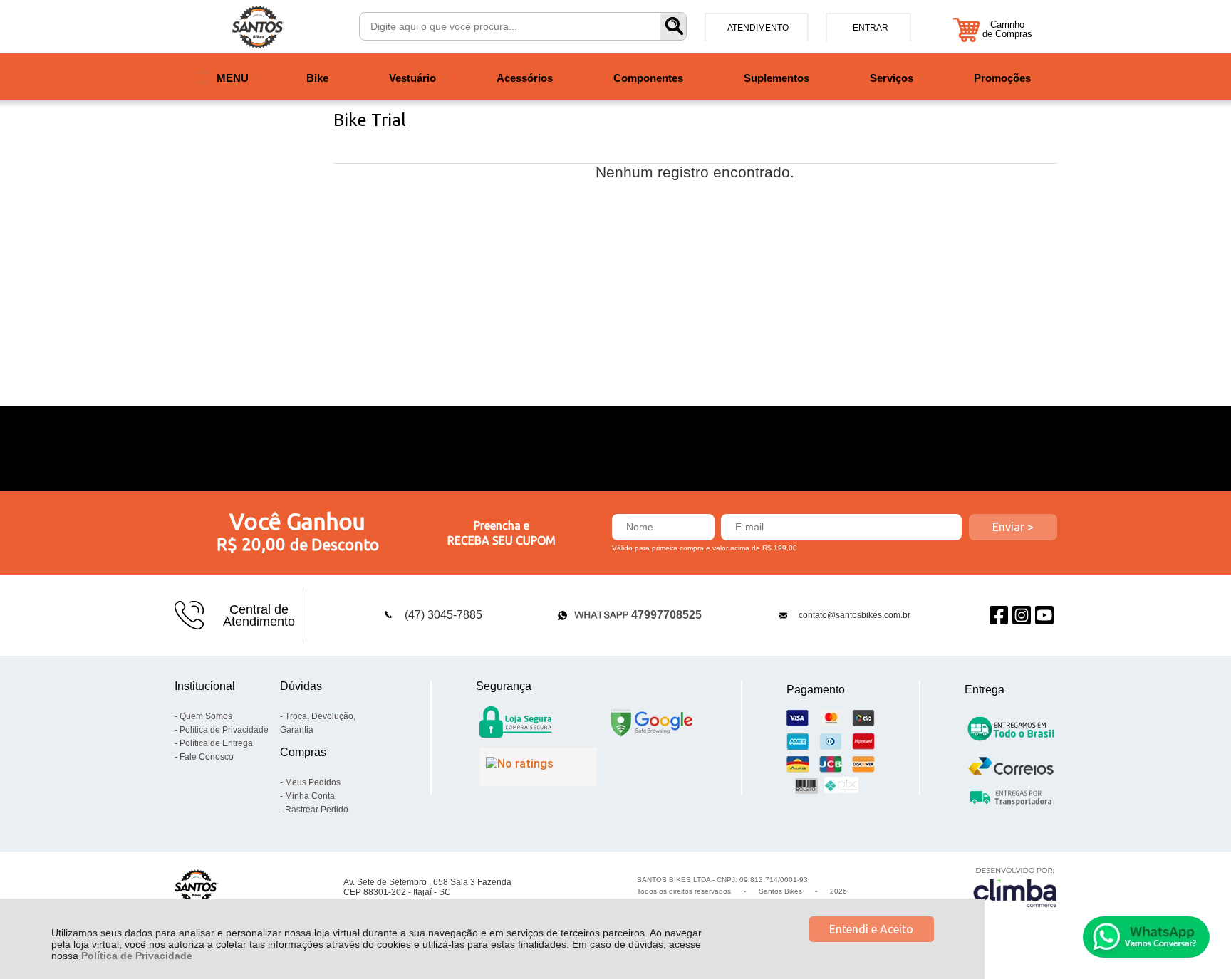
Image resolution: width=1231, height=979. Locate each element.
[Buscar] (673, 26)
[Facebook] (999, 615)
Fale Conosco (207, 757)
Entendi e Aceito (871, 929)
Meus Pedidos (313, 782)
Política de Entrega (216, 743)
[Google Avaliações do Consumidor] (538, 767)
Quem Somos (206, 716)
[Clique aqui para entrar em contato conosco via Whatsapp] (1146, 937)
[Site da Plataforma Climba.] (1015, 887)
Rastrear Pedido (316, 810)
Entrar (870, 28)
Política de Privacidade (136, 955)
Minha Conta (310, 796)
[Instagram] (1022, 615)
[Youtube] (1044, 615)
